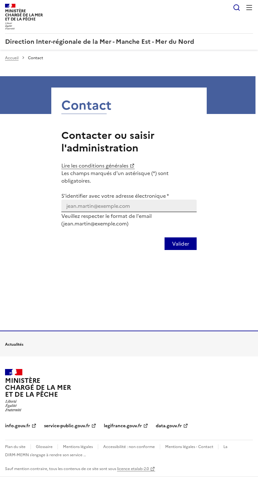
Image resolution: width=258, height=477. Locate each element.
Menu (249, 7)
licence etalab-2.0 (133, 469)
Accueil (12, 58)
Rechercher (236, 7)
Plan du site (15, 447)
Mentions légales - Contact (189, 447)
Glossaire (44, 447)
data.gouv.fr (169, 426)
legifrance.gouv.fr (123, 426)
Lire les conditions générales (94, 165)
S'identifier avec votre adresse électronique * (115, 196)
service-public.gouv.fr (67, 426)
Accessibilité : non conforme (129, 447)
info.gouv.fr (17, 426)
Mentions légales (78, 447)
